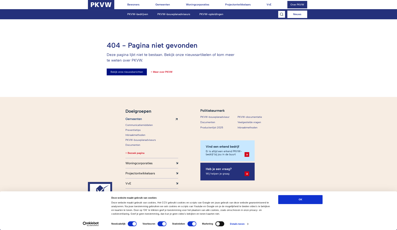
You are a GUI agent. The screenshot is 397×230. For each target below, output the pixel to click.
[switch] (162, 223)
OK (300, 199)
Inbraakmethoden (247, 127)
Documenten (207, 122)
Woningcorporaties (197, 4)
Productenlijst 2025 (211, 127)
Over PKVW (297, 4)
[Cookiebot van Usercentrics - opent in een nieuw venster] (90, 224)
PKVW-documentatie (250, 116)
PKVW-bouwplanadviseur (215, 116)
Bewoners (133, 4)
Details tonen (237, 224)
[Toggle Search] (281, 14)
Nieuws (297, 14)
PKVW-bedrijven (137, 14)
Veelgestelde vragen (249, 122)
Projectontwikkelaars (238, 4)
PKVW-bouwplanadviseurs (173, 14)
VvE (269, 4)
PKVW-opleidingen (211, 14)
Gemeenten (162, 4)
